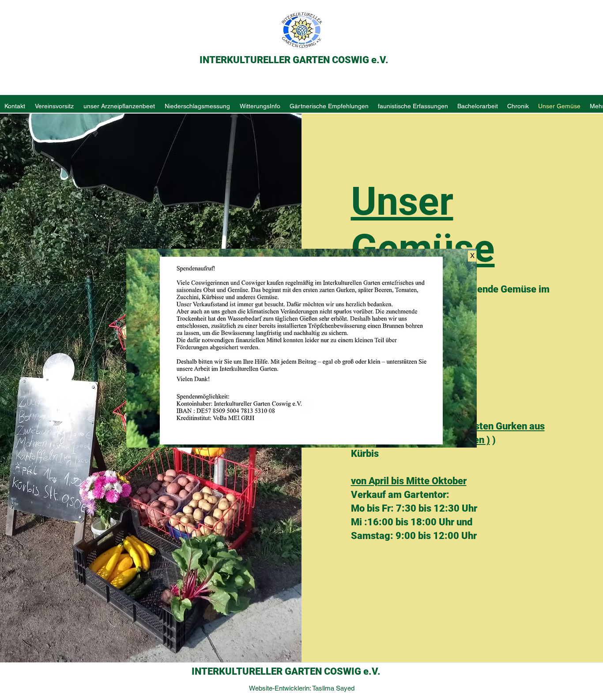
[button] (472, 256)
